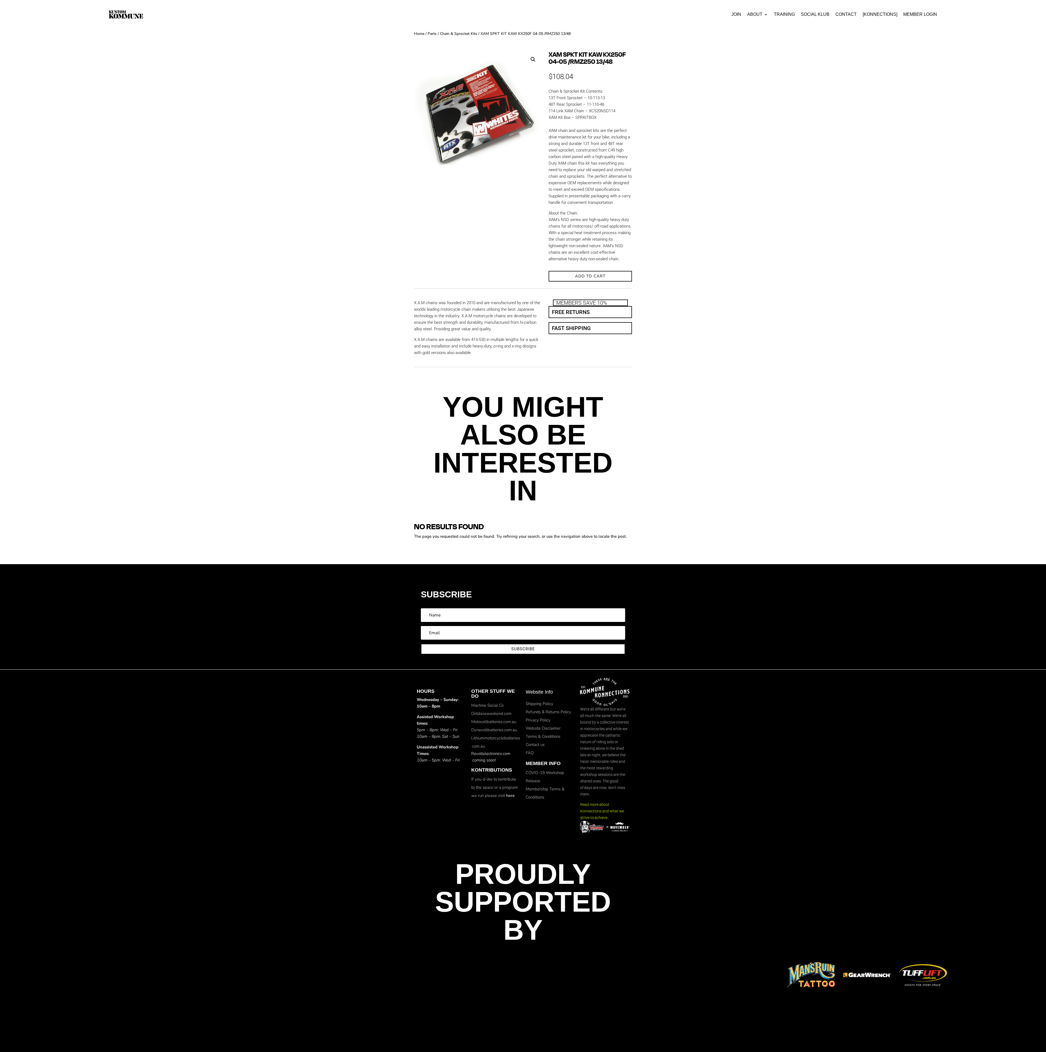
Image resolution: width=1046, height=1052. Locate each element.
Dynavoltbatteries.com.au (494, 730)
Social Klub (815, 14)
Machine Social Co (487, 705)
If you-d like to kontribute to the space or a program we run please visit (494, 787)
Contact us (535, 744)
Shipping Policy (539, 703)
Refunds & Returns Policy (548, 712)
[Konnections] (880, 14)
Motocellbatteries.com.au (493, 721)
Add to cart (590, 276)
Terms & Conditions (543, 736)
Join (736, 14)
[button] (533, 59)
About (754, 14)
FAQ (530, 752)
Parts (432, 33)
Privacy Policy (538, 720)
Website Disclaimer (543, 728)
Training (784, 14)
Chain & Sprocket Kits (458, 33)
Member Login (920, 14)
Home (419, 33)
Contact (846, 14)
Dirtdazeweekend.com (491, 713)
